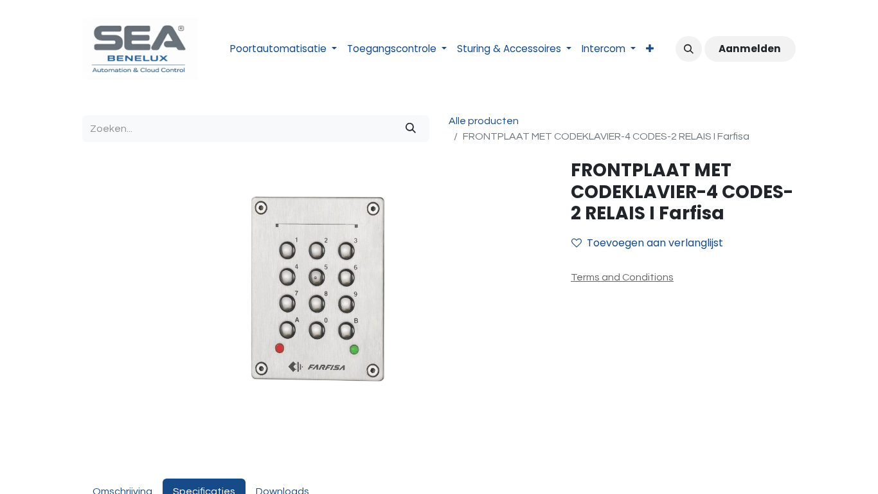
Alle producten (484, 121)
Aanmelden (750, 48)
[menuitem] (283, 49)
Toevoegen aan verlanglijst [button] (655, 242)
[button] (688, 49)
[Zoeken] (410, 128)
